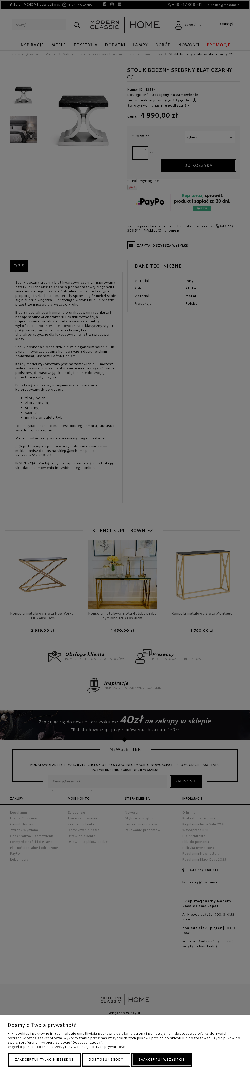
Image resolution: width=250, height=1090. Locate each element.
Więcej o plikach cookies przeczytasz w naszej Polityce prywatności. (67, 1047)
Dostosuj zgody (106, 1059)
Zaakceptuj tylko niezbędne (44, 1059)
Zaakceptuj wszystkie (161, 1059)
